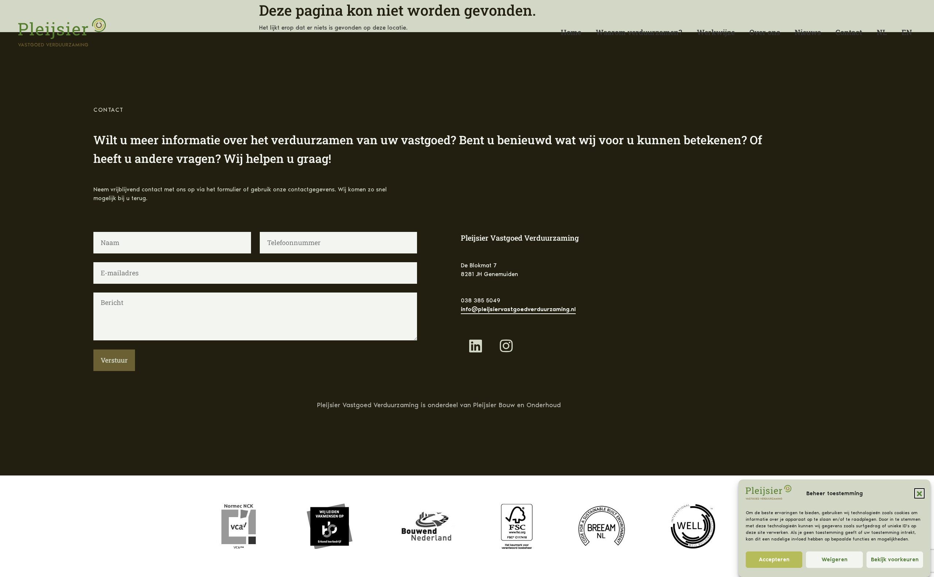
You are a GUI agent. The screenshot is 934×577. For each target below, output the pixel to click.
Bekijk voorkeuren (895, 560)
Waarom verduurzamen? (639, 32)
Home (571, 32)
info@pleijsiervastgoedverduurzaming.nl (518, 309)
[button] (919, 493)
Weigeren (835, 560)
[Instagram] (506, 345)
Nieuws (808, 32)
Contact (848, 32)
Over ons (764, 32)
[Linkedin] (475, 345)
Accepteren (774, 560)
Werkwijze (716, 32)
